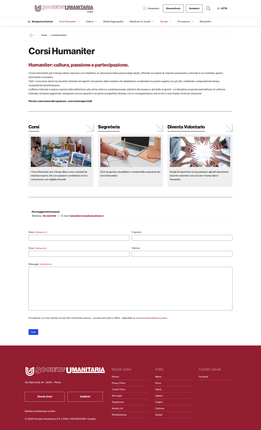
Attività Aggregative (113, 21)
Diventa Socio (173, 8)
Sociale (164, 21)
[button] (208, 8)
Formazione (184, 21)
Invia (33, 332)
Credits (91, 418)
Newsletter (205, 21)
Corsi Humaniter (67, 21)
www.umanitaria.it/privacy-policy (151, 318)
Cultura (89, 21)
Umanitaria (153, 8)
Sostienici (194, 8)
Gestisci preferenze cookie (40, 411)
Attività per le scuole (139, 21)
